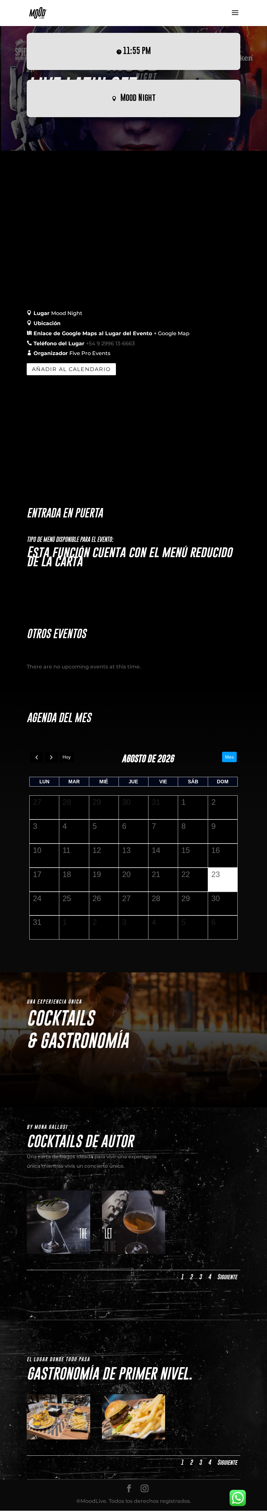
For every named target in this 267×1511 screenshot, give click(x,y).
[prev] (36, 757)
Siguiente (227, 1276)
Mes (229, 757)
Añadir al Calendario (71, 369)
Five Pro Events (89, 353)
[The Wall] (58, 1252)
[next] (51, 757)
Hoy (67, 757)
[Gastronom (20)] (133, 1438)
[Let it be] (133, 1252)
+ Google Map (172, 333)
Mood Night (138, 97)
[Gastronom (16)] (58, 1438)
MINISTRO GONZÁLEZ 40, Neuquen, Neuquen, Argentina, (138, 323)
